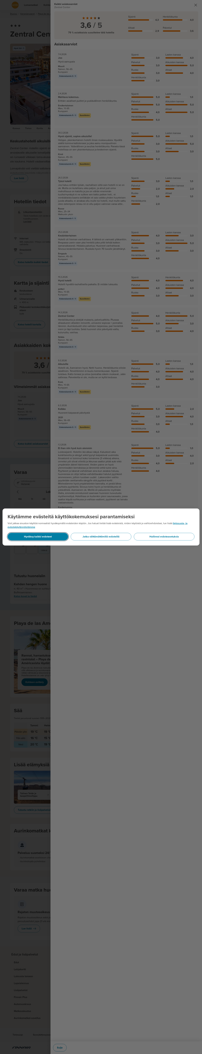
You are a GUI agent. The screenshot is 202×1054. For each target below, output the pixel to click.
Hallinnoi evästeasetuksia (164, 536)
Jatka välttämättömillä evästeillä (101, 536)
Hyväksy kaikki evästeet (38, 536)
